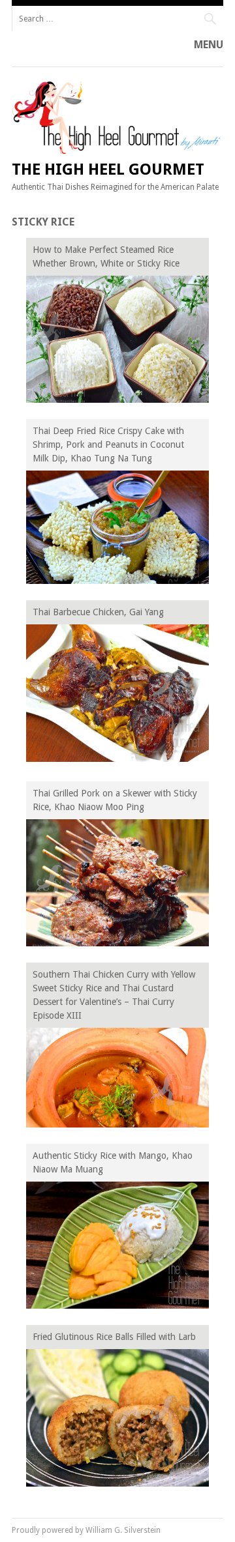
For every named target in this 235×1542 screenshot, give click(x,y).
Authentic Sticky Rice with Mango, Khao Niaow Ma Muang (113, 1162)
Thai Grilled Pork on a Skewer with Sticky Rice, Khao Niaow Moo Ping (115, 800)
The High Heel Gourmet (108, 169)
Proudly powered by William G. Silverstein (86, 1530)
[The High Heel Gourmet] (117, 150)
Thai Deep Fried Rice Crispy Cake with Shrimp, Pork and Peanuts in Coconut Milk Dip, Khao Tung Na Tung (108, 444)
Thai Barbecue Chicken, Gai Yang (98, 612)
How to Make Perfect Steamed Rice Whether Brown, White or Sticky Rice (106, 256)
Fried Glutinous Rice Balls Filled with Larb (114, 1336)
